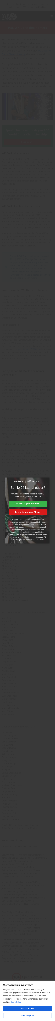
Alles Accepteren (27, 1008)
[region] (27, 1001)
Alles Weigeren (27, 1015)
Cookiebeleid (16, 1002)
